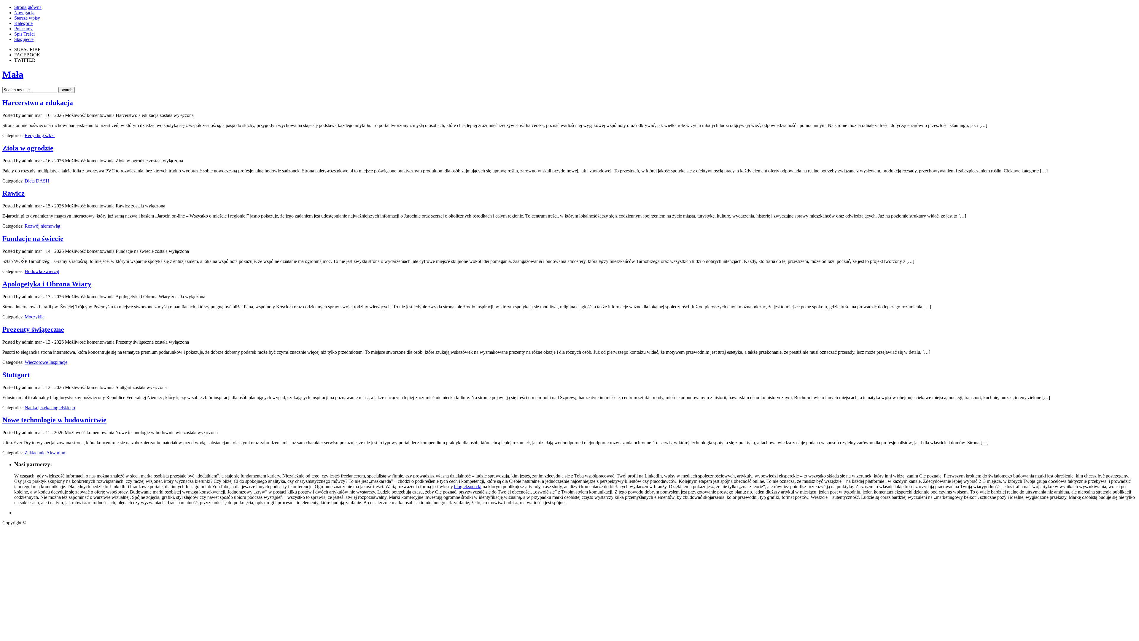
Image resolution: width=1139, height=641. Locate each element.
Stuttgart (16, 375)
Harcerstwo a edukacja (37, 103)
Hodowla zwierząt (42, 271)
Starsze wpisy (27, 17)
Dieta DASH (37, 180)
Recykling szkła (40, 135)
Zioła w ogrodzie (27, 148)
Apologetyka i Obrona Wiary (46, 284)
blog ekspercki (467, 486)
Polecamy (23, 28)
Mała (12, 74)
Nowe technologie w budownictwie (54, 420)
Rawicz (13, 193)
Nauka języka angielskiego (50, 407)
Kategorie (23, 23)
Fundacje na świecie (32, 238)
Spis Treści (24, 34)
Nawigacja (24, 12)
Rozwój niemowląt (42, 226)
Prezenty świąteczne (33, 329)
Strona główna (28, 7)
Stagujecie (24, 39)
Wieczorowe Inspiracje (46, 362)
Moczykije (34, 316)
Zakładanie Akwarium (45, 452)
